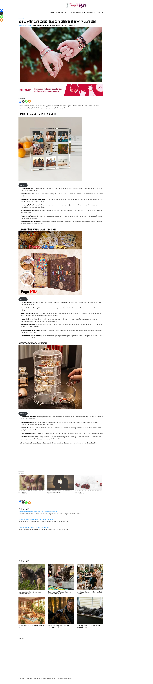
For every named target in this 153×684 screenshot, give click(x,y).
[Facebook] (20, 101)
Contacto (100, 12)
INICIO (52, 12)
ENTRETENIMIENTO (77, 12)
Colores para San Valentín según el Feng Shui (33, 527)
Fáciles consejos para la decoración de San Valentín (35, 519)
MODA (67, 12)
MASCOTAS (59, 12)
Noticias (21, 18)
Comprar (23, 185)
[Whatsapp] (26, 101)
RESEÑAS (90, 12)
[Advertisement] (60, 457)
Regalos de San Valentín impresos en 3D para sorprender (37, 511)
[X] (23, 101)
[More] (29, 101)
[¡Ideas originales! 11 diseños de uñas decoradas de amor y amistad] (31, 482)
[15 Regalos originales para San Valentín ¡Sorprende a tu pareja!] (88, 482)
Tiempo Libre (22, 25)
